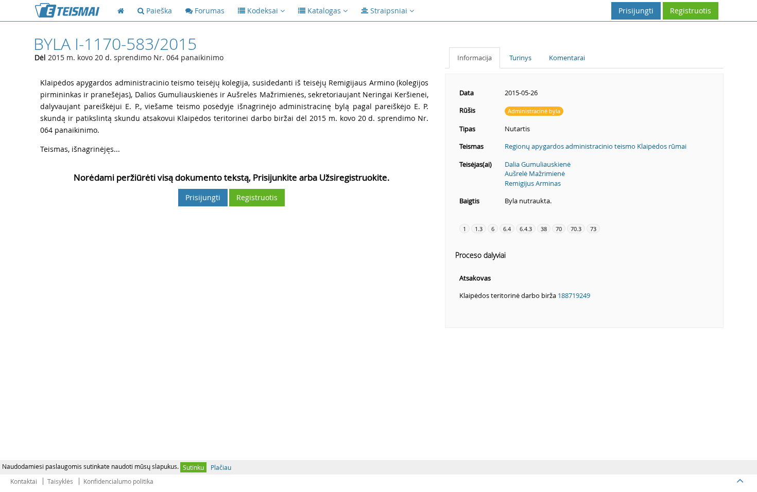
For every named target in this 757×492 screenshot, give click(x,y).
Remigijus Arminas (533, 183)
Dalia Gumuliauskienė (538, 164)
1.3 (479, 229)
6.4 (507, 229)
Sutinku (193, 467)
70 (559, 229)
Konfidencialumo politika (118, 481)
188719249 (574, 295)
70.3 (576, 229)
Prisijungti (635, 10)
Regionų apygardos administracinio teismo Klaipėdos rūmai (595, 146)
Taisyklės (60, 481)
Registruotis (690, 10)
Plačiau (221, 467)
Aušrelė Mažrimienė (535, 173)
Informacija (474, 57)
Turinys (520, 57)
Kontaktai (23, 481)
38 (544, 229)
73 (593, 229)
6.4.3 (526, 229)
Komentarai (567, 57)
